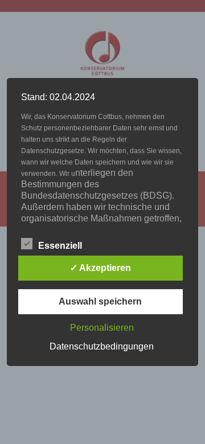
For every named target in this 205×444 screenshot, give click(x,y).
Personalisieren (102, 327)
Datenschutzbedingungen (102, 346)
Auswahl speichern (100, 301)
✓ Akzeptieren (100, 268)
